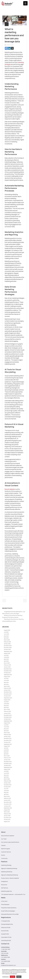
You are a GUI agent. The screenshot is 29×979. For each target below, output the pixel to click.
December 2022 (8, 715)
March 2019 (7, 796)
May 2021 (6, 752)
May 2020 (6, 775)
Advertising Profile (6, 940)
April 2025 (6, 661)
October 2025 (7, 649)
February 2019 (7, 798)
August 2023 (7, 699)
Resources (4, 884)
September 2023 (8, 698)
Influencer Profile (5, 927)
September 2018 (8, 808)
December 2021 (7, 738)
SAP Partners (4, 888)
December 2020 (8, 761)
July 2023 (6, 701)
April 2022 (6, 730)
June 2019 (6, 790)
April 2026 (6, 638)
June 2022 (6, 726)
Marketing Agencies (6, 891)
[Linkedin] (9, 48)
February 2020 (7, 781)
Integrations (4, 881)
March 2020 (7, 779)
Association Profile (6, 937)
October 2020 (7, 765)
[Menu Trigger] (25, 3)
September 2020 (8, 767)
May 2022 (6, 728)
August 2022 (7, 723)
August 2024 (7, 676)
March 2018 (7, 812)
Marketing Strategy (6, 865)
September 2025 (8, 651)
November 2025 (8, 647)
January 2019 (7, 800)
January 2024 (7, 690)
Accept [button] (12, 976)
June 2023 (6, 703)
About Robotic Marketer (7, 835)
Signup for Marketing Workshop (9, 875)
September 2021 (8, 744)
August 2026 (7, 630)
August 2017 (7, 821)
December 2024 (8, 669)
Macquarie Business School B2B (9, 914)
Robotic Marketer (10, 489)
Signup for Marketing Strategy (9, 868)
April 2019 (6, 794)
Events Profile (5, 931)
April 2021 (6, 754)
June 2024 (6, 680)
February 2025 (7, 665)
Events (3, 855)
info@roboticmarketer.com (8, 965)
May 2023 (6, 705)
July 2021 (6, 748)
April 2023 (6, 707)
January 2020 (7, 783)
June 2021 (6, 750)
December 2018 (7, 802)
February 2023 (7, 711)
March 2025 (7, 663)
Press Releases (5, 904)
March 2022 (7, 732)
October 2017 (7, 819)
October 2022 (7, 719)
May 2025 (6, 659)
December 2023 (8, 692)
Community (4, 858)
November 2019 (7, 784)
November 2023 (8, 694)
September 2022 (8, 721)
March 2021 (7, 755)
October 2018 (7, 806)
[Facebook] (6, 48)
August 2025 (7, 653)
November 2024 (8, 670)
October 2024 (7, 672)
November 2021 (7, 740)
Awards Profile (5, 934)
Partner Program (5, 848)
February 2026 (7, 641)
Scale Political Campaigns (8, 911)
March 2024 (7, 686)
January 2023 (7, 713)
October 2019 (7, 786)
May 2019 (6, 792)
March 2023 (7, 709)
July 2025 (6, 655)
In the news (4, 901)
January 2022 (7, 736)
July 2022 (6, 725)
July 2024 (6, 678)
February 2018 (7, 813)
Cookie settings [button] (5, 976)
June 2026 (6, 634)
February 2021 (7, 757)
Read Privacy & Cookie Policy (11, 973)
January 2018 (7, 815)
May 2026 (6, 636)
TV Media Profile (5, 921)
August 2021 (7, 746)
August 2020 (7, 769)
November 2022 (8, 717)
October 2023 (7, 696)
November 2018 (7, 804)
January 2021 (7, 759)
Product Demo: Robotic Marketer (10, 878)
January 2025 (7, 667)
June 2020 (6, 773)
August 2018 (7, 810)
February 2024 (7, 688)
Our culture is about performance (10, 842)
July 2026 (6, 632)
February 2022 (7, 734)
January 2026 (7, 643)
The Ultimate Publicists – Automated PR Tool (13, 894)
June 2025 (6, 657)
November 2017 (7, 817)
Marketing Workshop (6, 871)
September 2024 (8, 674)
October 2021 (7, 742)
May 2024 (6, 682)
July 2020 (6, 771)
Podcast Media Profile (7, 924)
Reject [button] (18, 976)
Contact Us (5, 944)
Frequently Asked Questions (8, 908)
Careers (3, 845)
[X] (12, 48)
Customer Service (6, 852)
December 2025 (8, 645)
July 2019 (6, 788)
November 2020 (8, 763)
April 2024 (6, 684)
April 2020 (6, 777)
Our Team (3, 839)
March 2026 (7, 640)
